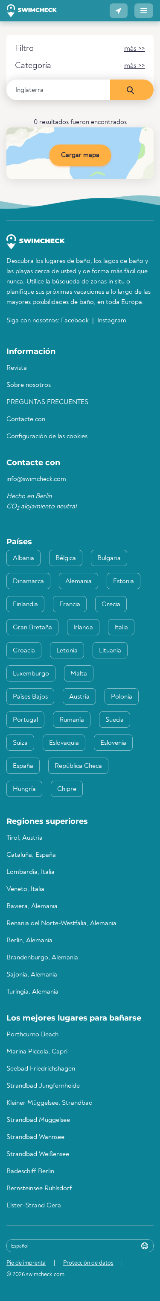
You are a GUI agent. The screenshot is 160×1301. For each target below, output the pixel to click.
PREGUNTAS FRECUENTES (47, 402)
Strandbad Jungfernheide (43, 1086)
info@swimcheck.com (36, 479)
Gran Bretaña (32, 627)
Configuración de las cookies (46, 436)
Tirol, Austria (24, 838)
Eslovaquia (64, 743)
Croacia (24, 650)
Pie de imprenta (26, 1263)
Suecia (114, 720)
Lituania (110, 650)
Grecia (111, 604)
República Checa (78, 766)
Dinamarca (28, 581)
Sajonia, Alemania (31, 974)
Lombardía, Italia (30, 872)
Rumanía (71, 720)
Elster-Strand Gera (33, 1205)
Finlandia (25, 604)
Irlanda (83, 627)
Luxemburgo (31, 673)
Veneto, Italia (25, 889)
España (23, 766)
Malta (78, 673)
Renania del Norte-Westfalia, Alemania (61, 923)
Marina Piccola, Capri (36, 1051)
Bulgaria (109, 558)
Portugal (25, 720)
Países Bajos (30, 696)
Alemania (78, 581)
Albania (23, 558)
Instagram (111, 320)
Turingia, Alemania (32, 991)
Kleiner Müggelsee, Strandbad (49, 1103)
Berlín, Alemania (29, 940)
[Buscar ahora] (132, 90)
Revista (16, 368)
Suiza (20, 743)
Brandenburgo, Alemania (42, 957)
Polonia (121, 696)
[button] (119, 10)
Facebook (75, 320)
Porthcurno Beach (32, 1034)
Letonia (67, 650)
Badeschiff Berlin (30, 1171)
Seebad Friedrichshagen (40, 1068)
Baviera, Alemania (32, 906)
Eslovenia (113, 743)
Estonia (123, 581)
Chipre (66, 789)
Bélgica (65, 558)
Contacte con (25, 419)
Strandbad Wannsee (35, 1137)
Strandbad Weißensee (37, 1154)
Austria (79, 696)
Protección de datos (88, 1263)
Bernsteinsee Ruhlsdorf (39, 1188)
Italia (121, 627)
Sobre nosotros (28, 385)
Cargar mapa (80, 155)
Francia (69, 604)
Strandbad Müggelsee (38, 1120)
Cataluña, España (31, 855)
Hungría (24, 789)
